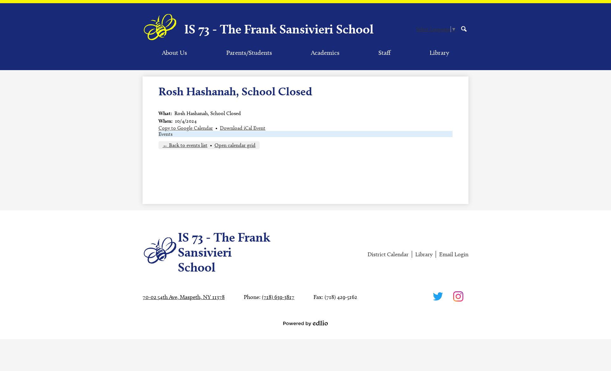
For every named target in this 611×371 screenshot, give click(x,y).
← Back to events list (185, 145)
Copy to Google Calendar (185, 128)
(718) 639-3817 (278, 297)
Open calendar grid (235, 145)
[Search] (464, 29)
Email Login (453, 254)
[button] (174, 53)
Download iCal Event (242, 128)
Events (165, 134)
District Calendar (388, 254)
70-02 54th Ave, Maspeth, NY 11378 (184, 297)
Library (423, 254)
